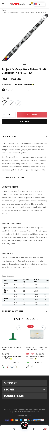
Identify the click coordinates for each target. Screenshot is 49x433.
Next (44, 349)
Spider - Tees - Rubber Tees (12, 348)
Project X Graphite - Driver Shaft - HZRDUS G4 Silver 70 (24, 71)
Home (4, 10)
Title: (5, 98)
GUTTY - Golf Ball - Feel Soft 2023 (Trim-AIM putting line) (36, 348)
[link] (19, 327)
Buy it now (24, 121)
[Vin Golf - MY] (18, 4)
